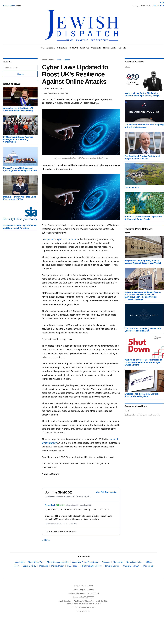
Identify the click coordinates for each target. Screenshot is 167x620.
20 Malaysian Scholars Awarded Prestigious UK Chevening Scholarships (18, 139)
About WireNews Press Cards (85, 562)
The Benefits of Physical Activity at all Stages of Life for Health (142, 157)
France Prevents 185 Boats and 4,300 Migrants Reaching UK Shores (20, 169)
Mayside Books (109, 48)
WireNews (84, 48)
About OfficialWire (36, 562)
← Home (46, 540)
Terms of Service (112, 566)
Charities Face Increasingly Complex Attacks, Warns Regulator (142, 395)
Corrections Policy (134, 562)
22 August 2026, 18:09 (141, 5)
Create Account (9, 5)
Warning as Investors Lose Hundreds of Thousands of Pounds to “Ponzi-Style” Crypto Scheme (143, 362)
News (59, 60)
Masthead (43, 566)
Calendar (122, 48)
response (48, 239)
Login (18, 5)
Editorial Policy (29, 566)
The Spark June (132, 187)
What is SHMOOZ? (131, 566)
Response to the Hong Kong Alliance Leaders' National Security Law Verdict (143, 261)
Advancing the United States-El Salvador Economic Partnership (18, 109)
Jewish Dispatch (48, 48)
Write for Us (148, 566)
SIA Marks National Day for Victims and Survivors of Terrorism (19, 226)
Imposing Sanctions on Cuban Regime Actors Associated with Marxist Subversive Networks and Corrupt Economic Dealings (143, 296)
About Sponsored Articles (58, 562)
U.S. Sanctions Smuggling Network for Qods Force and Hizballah (143, 329)
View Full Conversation (106, 492)
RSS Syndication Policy (91, 566)
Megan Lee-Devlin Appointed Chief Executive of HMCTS (19, 198)
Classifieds (96, 48)
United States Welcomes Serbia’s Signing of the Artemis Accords (144, 125)
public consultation (67, 239)
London (67, 60)
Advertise (106, 562)
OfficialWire (62, 48)
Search (20, 74)
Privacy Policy (57, 566)
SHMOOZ (74, 48)
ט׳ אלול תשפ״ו (158, 5)
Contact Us (118, 562)
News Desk (50, 505)
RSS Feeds (72, 566)
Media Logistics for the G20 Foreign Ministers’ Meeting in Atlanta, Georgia (142, 94)
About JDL (20, 562)
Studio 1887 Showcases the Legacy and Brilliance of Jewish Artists (143, 217)
